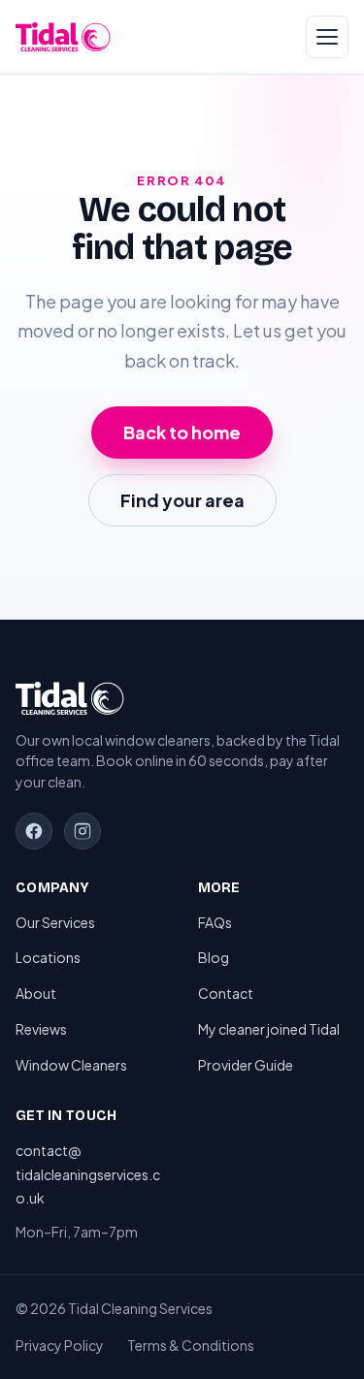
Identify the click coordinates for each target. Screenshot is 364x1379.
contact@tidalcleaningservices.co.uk (88, 1174)
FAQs (215, 922)
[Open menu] (327, 37)
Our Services (55, 922)
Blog (213, 957)
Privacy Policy (60, 1345)
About (36, 993)
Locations (48, 957)
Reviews (41, 1029)
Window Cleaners (71, 1065)
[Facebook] (34, 831)
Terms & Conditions (190, 1345)
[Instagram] (82, 831)
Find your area (182, 500)
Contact (225, 993)
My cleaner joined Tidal (269, 1029)
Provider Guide (245, 1065)
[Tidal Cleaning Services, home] (63, 36)
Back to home (182, 432)
